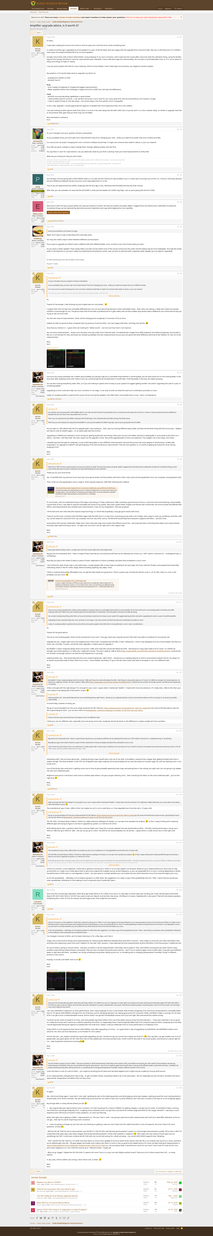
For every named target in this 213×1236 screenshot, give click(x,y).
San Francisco (40, 396)
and (57, 221)
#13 (180, 731)
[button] (90, 8)
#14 (180, 794)
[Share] (178, 37)
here (132, 17)
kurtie (34, 29)
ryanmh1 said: (52, 1000)
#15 (180, 843)
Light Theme (36, 1228)
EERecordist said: (53, 464)
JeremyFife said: (53, 278)
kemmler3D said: (53, 607)
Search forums (43, 12)
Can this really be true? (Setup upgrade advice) (57, 1196)
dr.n (38, 1212)
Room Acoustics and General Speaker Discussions (66, 1205)
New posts (33, 12)
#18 (180, 995)
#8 (181, 405)
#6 (181, 273)
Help (177, 1228)
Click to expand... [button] (114, 296)
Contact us (148, 1228)
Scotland (41, 151)
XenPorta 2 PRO (98, 1234)
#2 (181, 129)
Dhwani (175, 1204)
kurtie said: (51, 546)
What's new (84, 8)
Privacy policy (170, 1228)
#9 (181, 459)
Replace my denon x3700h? (49, 1182)
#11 (180, 602)
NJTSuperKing (41, 1191)
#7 (181, 373)
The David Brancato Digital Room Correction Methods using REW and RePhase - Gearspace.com (91, 488)
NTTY (176, 1211)
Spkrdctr (175, 1191)
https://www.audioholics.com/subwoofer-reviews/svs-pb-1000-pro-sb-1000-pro (77, 1145)
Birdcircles (40, 1198)
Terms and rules (159, 1228)
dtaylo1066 (174, 1198)
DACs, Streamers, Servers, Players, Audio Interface (64, 1212)
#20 (180, 1088)
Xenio (38, 1184)
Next (38, 33)
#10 (180, 542)
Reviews (50, 8)
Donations (98, 8)
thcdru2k (175, 1184)
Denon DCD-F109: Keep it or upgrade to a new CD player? (62, 1209)
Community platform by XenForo (94, 1232)
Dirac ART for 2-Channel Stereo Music (53, 1202)
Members (108, 8)
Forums (73, 8)
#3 (181, 175)
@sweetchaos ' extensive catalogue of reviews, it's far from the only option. (114, 710)
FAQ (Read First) (38, 8)
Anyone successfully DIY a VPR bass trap (70, 580)
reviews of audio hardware (69, 17)
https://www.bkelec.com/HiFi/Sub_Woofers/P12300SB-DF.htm (145, 651)
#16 (180, 890)
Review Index (62, 8)
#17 (180, 915)
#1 (181, 37)
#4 (181, 202)
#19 (180, 1056)
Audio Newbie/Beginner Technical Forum (63, 1184)
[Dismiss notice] (181, 17)
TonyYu (39, 1205)
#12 (180, 672)
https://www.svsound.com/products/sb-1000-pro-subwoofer (127, 708)
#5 (181, 227)
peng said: (51, 409)
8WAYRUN (117, 1234)
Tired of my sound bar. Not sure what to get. (56, 1189)
